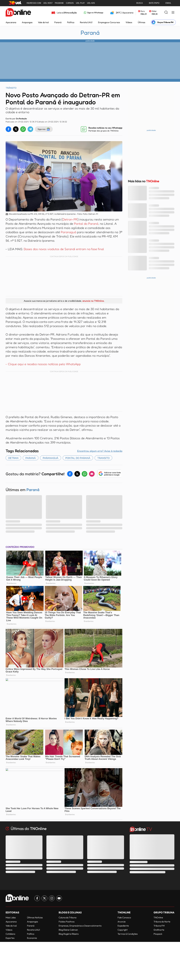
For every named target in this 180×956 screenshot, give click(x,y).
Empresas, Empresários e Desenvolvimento (80, 925)
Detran (13, 457)
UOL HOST (48, 3)
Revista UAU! (86, 22)
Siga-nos (41, 129)
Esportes (10, 938)
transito (103, 457)
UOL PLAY (80, 3)
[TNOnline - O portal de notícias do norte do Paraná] (18, 12)
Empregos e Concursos (109, 22)
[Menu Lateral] (173, 12)
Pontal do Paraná (86, 223)
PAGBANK (59, 3)
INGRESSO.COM (34, 3)
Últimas (141, 22)
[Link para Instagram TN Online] (52, 898)
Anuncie (122, 921)
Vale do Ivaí (43, 22)
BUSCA (139, 3)
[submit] (166, 12)
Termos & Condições (128, 933)
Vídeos (129, 22)
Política (70, 22)
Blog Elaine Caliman (68, 929)
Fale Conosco (124, 917)
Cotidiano (10, 933)
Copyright (123, 929)
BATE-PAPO (154, 3)
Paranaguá (68, 232)
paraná (30, 457)
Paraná (57, 22)
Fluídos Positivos (67, 921)
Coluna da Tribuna (67, 917)
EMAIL (168, 3)
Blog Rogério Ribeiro (69, 933)
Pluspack (158, 933)
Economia (32, 938)
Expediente (123, 925)
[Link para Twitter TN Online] (44, 898)
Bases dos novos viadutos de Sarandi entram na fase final (64, 249)
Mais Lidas (11, 917)
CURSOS (70, 3)
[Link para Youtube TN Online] (59, 898)
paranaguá (50, 457)
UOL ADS (91, 3)
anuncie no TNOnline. (93, 300)
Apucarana (11, 22)
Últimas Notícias (35, 917)
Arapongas (27, 22)
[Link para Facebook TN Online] (37, 898)
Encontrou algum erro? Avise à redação (99, 450)
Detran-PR (70, 219)
